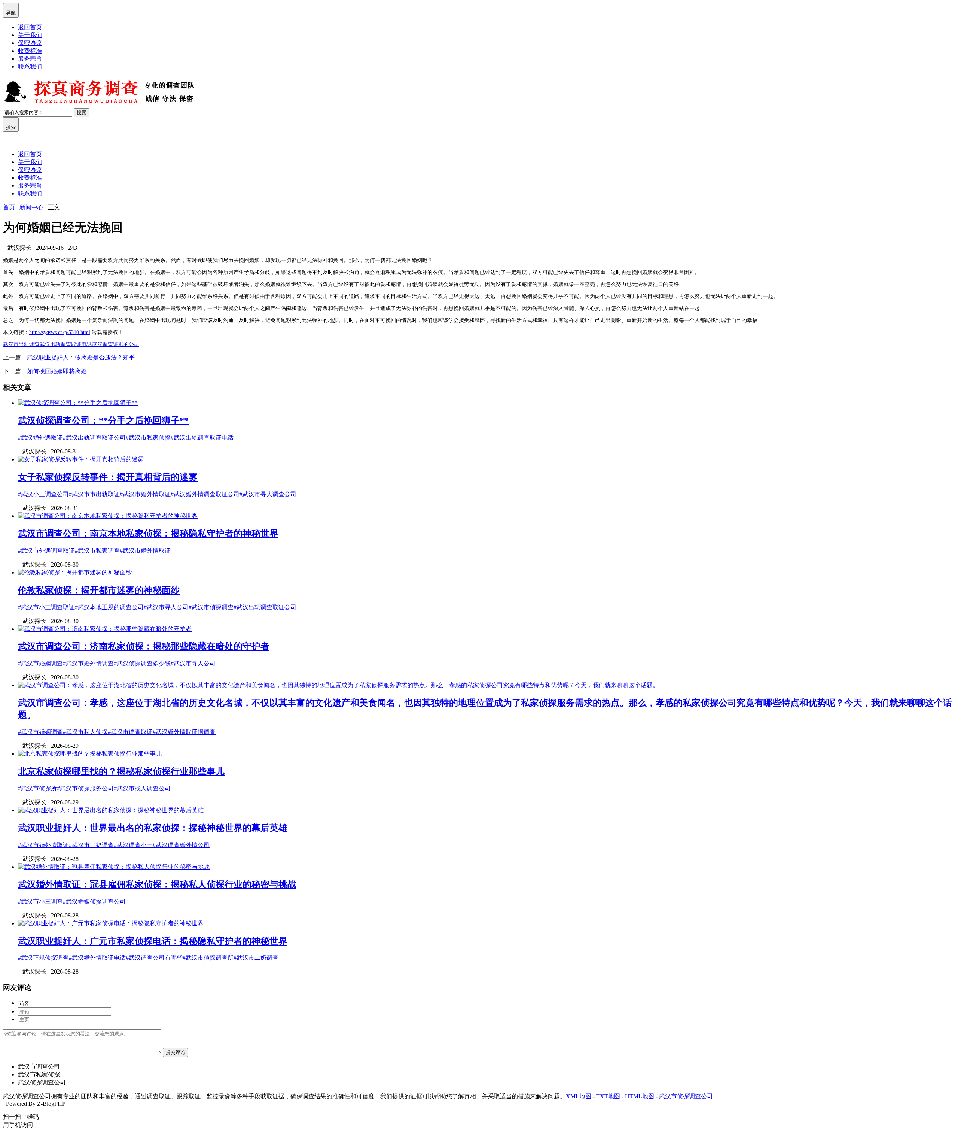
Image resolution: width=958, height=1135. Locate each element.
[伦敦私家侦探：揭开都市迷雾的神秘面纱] (75, 572)
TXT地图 (608, 1096)
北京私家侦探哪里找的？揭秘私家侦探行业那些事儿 (121, 771)
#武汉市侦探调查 (211, 607)
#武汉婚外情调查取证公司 (205, 494)
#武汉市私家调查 (97, 550)
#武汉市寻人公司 (166, 607)
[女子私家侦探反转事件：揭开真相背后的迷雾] (81, 459)
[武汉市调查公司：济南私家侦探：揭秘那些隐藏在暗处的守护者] (105, 629)
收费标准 (30, 51)
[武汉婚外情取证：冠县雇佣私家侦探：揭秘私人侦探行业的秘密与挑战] (114, 867)
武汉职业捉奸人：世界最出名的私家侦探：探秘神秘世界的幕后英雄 (152, 828)
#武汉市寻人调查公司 (268, 494)
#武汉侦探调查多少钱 (142, 663)
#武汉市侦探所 (37, 788)
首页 (9, 207)
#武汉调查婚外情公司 (181, 845)
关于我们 (30, 35)
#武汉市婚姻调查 (40, 663)
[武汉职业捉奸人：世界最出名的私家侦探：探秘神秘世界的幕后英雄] (111, 810)
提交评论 (175, 1052)
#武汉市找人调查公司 (142, 788)
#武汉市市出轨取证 (94, 494)
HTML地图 (639, 1096)
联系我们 (30, 66)
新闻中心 (31, 207)
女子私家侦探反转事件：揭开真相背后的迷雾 (108, 477)
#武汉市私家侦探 (148, 437)
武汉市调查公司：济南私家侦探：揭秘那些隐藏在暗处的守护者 (143, 646)
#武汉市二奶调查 (91, 845)
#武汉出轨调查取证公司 (94, 437)
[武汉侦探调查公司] (100, 104)
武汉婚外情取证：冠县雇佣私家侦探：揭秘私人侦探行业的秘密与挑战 (157, 884)
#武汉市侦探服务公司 (85, 788)
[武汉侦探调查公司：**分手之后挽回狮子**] (78, 403)
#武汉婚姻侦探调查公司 (94, 901)
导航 (11, 10)
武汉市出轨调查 (21, 344)
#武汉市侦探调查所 (208, 958)
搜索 (81, 112)
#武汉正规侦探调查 (43, 958)
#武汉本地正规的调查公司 (109, 607)
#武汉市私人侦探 (85, 732)
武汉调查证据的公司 (115, 344)
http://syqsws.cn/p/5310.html (59, 332)
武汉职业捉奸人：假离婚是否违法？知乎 (81, 357)
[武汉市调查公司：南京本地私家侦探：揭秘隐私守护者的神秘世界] (108, 516)
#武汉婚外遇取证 (40, 437)
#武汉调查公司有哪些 (154, 958)
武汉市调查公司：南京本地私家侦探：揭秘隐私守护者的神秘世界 (148, 533)
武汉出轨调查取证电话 (66, 344)
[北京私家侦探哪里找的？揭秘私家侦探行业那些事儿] (90, 753)
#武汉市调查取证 (130, 732)
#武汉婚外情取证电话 (97, 958)
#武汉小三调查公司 (43, 494)
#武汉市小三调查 (40, 901)
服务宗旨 (30, 58)
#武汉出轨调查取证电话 (202, 437)
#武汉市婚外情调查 (88, 663)
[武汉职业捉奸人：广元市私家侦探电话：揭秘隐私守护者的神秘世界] (111, 923)
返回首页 (30, 27)
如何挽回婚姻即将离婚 (57, 371)
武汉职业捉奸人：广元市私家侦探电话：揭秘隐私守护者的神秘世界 (152, 941)
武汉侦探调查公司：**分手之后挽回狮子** (103, 420)
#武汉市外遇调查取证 (46, 550)
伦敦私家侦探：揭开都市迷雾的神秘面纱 (99, 590)
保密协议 (30, 43)
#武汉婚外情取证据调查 (184, 732)
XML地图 (578, 1096)
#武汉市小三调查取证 (46, 607)
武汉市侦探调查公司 (686, 1096)
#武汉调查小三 (133, 845)
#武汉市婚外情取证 (145, 494)
